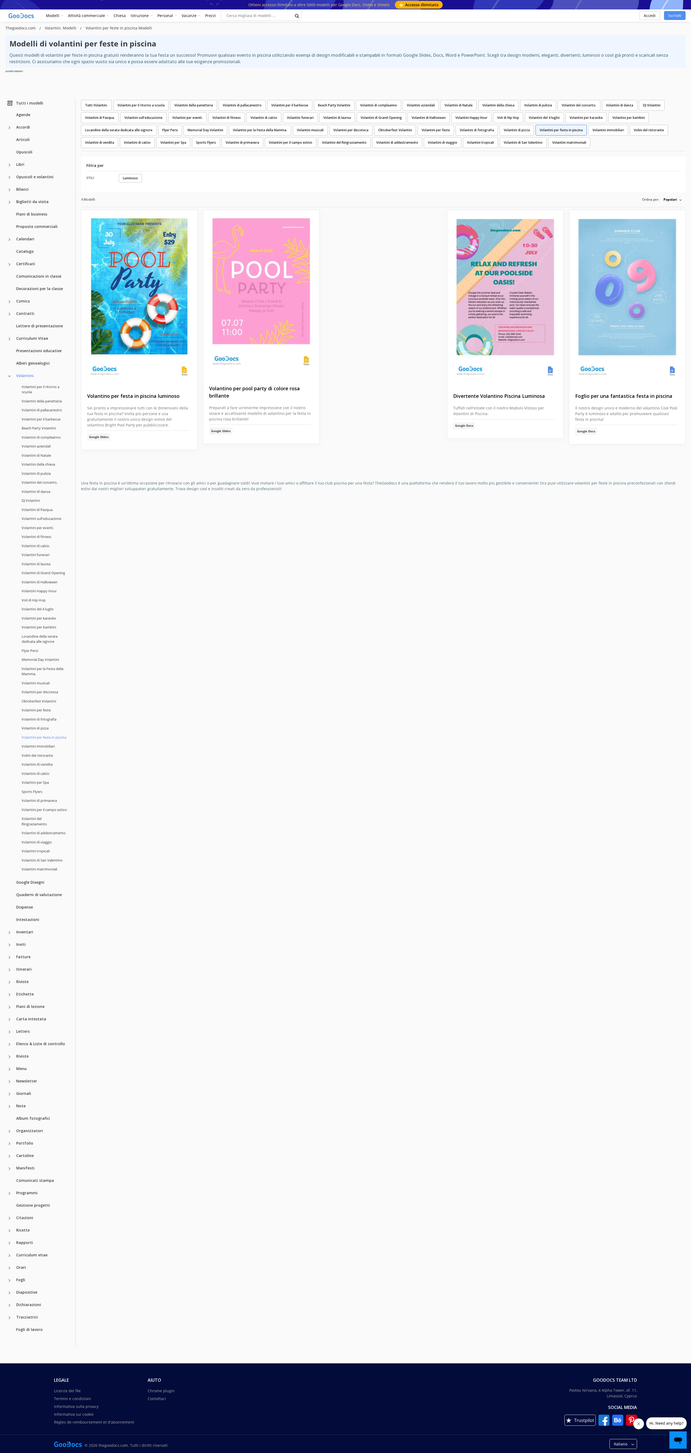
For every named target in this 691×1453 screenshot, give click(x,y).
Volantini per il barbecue (41, 419)
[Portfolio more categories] (9, 1144)
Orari (21, 1267)
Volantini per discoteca (40, 691)
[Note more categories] (9, 1106)
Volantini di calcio (35, 545)
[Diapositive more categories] (9, 1293)
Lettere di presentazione (39, 325)
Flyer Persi (30, 650)
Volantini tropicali (36, 851)
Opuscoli (24, 151)
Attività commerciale (86, 15)
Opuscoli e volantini (34, 176)
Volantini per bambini (39, 627)
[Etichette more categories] (9, 995)
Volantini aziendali (36, 446)
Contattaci (157, 1398)
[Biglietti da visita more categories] (9, 202)
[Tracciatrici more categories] (9, 1318)
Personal (165, 15)
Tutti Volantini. (96, 105)
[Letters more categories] (9, 1032)
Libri (20, 164)
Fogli (20, 1279)
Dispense (24, 907)
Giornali (23, 1093)
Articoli (23, 139)
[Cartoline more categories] (9, 1156)
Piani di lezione (30, 1006)
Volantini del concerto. (39, 482)
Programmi (27, 1192)
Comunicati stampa (35, 1180)
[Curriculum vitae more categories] (9, 1256)
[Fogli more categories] (9, 1280)
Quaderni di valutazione (39, 894)
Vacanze (189, 15)
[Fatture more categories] (9, 957)
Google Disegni (30, 882)
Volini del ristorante (37, 755)
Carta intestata (31, 1018)
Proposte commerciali (36, 226)
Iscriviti (674, 15)
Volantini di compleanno (41, 437)
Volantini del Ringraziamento (34, 821)
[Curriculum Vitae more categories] (9, 339)
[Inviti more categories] (9, 945)
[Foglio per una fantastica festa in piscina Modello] (627, 297)
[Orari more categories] (9, 1268)
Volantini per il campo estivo (44, 809)
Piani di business (31, 214)
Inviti (21, 944)
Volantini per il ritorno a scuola (40, 389)
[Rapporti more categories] (9, 1243)
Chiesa (120, 15)
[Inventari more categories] (9, 933)
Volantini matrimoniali (39, 869)
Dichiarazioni (28, 1304)
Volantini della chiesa (38, 464)
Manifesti (25, 1168)
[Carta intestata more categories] (9, 1019)
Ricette (23, 1230)
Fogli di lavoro (29, 1329)
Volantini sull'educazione (41, 518)
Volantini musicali (36, 683)
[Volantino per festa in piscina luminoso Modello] (139, 297)
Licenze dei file (67, 1390)
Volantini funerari (35, 554)
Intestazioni (27, 919)
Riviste (22, 981)
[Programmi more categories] (9, 1193)
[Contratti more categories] (9, 314)
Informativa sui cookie (74, 1414)
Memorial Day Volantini (40, 659)
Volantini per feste (36, 710)
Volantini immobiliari (38, 746)
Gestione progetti (33, 1205)
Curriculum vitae (32, 1254)
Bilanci (22, 189)
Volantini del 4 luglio (38, 609)
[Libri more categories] (9, 165)
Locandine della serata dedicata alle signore (39, 639)
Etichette (25, 994)
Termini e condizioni (72, 1398)
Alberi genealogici (33, 363)
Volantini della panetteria (42, 401)
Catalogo (25, 251)
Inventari (24, 931)
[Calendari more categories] (9, 240)
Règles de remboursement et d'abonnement (94, 1422)
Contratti (25, 313)
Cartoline (25, 1155)
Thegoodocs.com (21, 28)
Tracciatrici (27, 1317)
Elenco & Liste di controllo (40, 1043)
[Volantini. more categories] (9, 376)
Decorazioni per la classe (39, 288)
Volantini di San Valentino (42, 860)
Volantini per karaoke (39, 618)
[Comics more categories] (9, 302)
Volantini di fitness (36, 536)
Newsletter (26, 1081)
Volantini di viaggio (37, 842)
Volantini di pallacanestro (42, 410)
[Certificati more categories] (9, 264)
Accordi (23, 127)
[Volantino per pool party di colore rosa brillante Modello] (261, 293)
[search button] (297, 15)
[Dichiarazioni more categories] (9, 1305)
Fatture (23, 956)
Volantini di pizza (35, 728)
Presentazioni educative (39, 350)
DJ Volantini (31, 500)
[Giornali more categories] (9, 1094)
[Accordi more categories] (9, 128)
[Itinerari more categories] (9, 970)
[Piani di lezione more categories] (9, 1007)
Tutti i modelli (29, 103)
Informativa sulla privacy (76, 1406)
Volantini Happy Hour (39, 590)
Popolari (670, 199)
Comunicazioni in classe (38, 276)
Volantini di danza (36, 491)
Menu (21, 1068)
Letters (23, 1031)
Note (21, 1105)
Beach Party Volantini (39, 428)
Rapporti (24, 1242)
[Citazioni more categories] (9, 1218)
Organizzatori (29, 1130)
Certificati (25, 263)
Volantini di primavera (39, 800)
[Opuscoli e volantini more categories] (9, 177)
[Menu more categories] (9, 1069)
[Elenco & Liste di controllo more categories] (9, 1044)
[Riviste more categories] (9, 982)
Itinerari (24, 969)
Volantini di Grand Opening (43, 572)
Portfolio (24, 1143)
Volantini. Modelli (61, 28)
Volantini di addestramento (44, 832)
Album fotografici (33, 1118)
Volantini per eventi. (38, 527)
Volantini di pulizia (36, 473)
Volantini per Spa (35, 782)
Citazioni (24, 1217)
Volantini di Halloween (39, 582)
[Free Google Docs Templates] (21, 16)
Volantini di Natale (36, 455)
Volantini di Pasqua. (37, 509)
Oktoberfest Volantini (39, 701)
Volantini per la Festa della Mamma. (42, 671)
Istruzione (140, 15)
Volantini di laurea (36, 563)
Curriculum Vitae (32, 338)
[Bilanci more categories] (9, 190)
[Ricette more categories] (9, 1231)
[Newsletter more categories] (9, 1082)
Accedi (650, 15)
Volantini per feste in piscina (561, 130)
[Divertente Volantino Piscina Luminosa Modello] (505, 297)
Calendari (25, 238)
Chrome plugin (161, 1390)
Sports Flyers (32, 791)
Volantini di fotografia (39, 719)
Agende (23, 114)
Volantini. (25, 375)
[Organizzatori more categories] (9, 1131)
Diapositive (26, 1292)
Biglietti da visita (32, 201)
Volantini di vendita (37, 764)
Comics (23, 301)
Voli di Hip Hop (34, 600)
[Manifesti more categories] (9, 1169)
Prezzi (210, 15)
